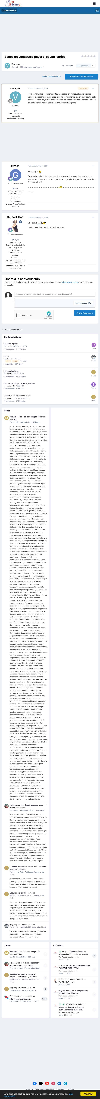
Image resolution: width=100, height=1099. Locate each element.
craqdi (9, 359)
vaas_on (19, 64)
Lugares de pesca (35, 67)
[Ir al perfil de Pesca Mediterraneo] (55, 953)
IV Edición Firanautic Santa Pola (72, 979)
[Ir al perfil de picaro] (93, 357)
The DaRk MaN (15, 217)
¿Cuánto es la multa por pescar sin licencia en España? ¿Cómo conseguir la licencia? (72, 1007)
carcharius (14, 1001)
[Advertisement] (50, 34)
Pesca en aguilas (11, 344)
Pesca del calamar (11, 371)
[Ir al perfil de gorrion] (15, 175)
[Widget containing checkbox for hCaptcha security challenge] (34, 315)
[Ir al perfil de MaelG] (6, 418)
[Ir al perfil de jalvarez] (93, 372)
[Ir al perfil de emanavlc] (93, 384)
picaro (9, 373)
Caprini (16, 810)
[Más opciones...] (93, 88)
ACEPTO (88, 1093)
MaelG (15, 422)
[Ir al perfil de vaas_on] (7, 66)
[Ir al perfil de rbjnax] (94, 345)
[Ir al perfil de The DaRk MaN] (15, 226)
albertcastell (12, 398)
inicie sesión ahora (70, 282)
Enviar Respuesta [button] (85, 313)
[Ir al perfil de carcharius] (6, 997)
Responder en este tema (81, 76)
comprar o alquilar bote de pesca (17, 396)
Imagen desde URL (83, 303)
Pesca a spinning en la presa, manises (19, 383)
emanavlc (11, 386)
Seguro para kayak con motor (22, 893)
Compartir (68, 66)
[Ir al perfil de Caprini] (6, 806)
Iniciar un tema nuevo (51, 76)
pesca (6, 356)
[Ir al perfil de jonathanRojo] (6, 868)
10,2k (16, 240)
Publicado (30, 422)
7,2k (16, 189)
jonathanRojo (18, 872)
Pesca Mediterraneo (70, 957)
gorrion (15, 165)
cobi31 (9, 346)
